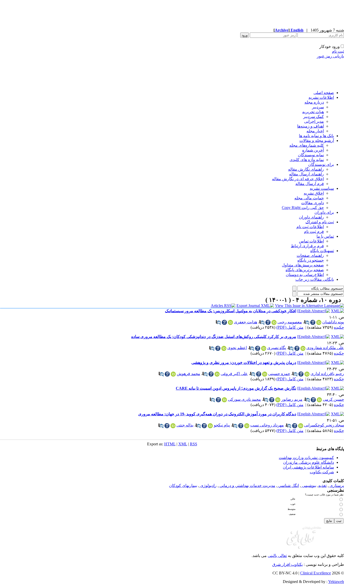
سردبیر (318, 107)
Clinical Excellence (315, 573)
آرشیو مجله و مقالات (316, 140)
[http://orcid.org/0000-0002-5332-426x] (217, 374)
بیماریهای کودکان (183, 485)
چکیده (339, 327)
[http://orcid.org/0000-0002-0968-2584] (263, 348)
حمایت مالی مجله (309, 198)
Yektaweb (336, 581)
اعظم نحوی (237, 348)
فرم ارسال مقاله (309, 183)
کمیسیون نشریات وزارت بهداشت (306, 457)
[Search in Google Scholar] (312, 322)
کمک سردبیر (313, 116)
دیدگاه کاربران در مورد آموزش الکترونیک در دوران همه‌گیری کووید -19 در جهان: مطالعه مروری (217, 414)
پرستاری (336, 485)
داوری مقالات (312, 203)
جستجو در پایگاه (310, 260)
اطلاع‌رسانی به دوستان (305, 274)
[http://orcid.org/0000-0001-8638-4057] (224, 399)
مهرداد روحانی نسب (267, 425)
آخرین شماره (313, 150)
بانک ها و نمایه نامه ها (316, 136)
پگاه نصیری (276, 348)
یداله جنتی (185, 425)
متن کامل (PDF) (289, 327)
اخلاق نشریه (314, 193)
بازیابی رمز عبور (330, 56)
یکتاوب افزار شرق (287, 564)
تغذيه (322, 485)
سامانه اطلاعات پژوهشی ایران (308, 467)
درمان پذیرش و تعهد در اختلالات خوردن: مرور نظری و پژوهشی (243, 362)
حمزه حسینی (279, 374)
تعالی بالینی (277, 555)
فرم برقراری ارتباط (307, 246)
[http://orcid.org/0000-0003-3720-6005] (246, 425)
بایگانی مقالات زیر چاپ (314, 279)
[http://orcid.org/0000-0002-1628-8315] (223, 348)
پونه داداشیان (333, 322)
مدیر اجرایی (314, 121)
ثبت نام (338, 51)
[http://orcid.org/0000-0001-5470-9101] (210, 425)
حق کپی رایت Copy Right (303, 207)
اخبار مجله (315, 131)
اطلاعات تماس (311, 241)
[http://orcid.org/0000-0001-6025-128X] (274, 322)
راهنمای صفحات (310, 255)
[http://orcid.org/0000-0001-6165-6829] (300, 425)
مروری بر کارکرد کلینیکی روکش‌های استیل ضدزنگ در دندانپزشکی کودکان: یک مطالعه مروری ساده (213, 336)
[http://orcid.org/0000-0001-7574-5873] (173, 425)
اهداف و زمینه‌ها (310, 126)
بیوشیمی (308, 485)
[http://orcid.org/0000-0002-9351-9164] (173, 374)
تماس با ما (325, 236)
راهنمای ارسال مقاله (306, 174)
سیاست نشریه (322, 188)
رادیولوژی (208, 485)
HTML (170, 444)
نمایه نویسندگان (311, 155)
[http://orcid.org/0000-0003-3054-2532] (302, 348)
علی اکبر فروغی (234, 374)
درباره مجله (314, 102)
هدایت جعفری (245, 322)
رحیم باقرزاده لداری (327, 374)
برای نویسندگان (321, 164)
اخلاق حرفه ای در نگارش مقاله (298, 179)
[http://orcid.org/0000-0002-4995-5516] (306, 374)
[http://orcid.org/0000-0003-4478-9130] (277, 399)
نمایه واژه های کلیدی (307, 160)
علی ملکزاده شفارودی (325, 348)
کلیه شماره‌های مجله (306, 145)
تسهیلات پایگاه (322, 251)
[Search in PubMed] (306, 322)
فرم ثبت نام (314, 231)
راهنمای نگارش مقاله (306, 169)
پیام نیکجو (222, 425)
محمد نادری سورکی (244, 399)
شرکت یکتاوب (322, 472)
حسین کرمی (333, 399)
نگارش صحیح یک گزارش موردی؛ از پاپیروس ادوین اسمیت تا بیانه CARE (236, 388)
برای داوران (324, 212)
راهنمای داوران (311, 217)
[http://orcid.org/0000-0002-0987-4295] (264, 374)
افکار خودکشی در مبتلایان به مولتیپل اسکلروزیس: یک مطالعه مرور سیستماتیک (230, 311)
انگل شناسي (288, 485)
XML (182, 444)
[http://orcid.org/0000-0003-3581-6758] (318, 322)
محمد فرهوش (188, 374)
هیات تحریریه (313, 112)
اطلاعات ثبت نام (310, 227)
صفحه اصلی (324, 92)
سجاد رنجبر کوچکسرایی (324, 425)
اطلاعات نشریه (321, 97)
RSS (193, 444)
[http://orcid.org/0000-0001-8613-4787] (230, 322)
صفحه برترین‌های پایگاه (305, 270)
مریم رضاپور (291, 399)
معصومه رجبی (290, 322)
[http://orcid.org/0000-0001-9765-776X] (319, 399)
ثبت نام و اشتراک (319, 222)
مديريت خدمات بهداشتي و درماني (247, 485)
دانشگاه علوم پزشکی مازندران (308, 462)
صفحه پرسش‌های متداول (303, 265)
